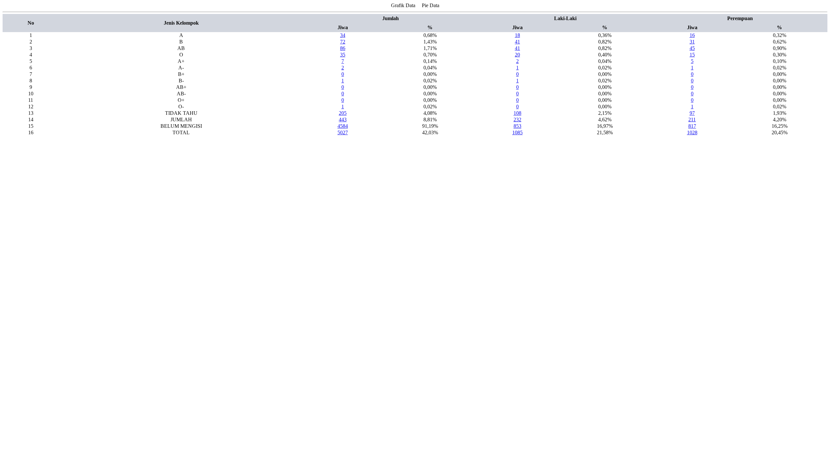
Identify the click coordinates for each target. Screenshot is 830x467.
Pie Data (430, 5)
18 (517, 35)
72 (342, 41)
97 (692, 113)
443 (343, 119)
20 (517, 54)
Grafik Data (403, 5)
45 (692, 48)
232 (517, 119)
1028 (692, 132)
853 (517, 126)
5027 (343, 132)
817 (692, 126)
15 (692, 54)
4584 (343, 126)
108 (517, 113)
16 (692, 35)
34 (342, 35)
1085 (517, 132)
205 (343, 113)
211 (692, 119)
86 (342, 48)
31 (692, 41)
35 (342, 54)
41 (517, 41)
